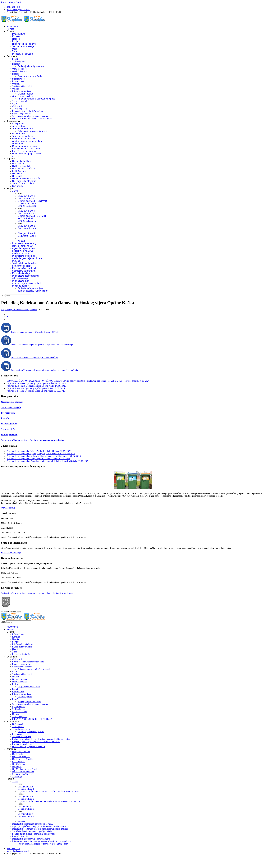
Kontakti (16, 36)
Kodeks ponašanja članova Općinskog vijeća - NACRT (35, 332)
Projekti (15, 74)
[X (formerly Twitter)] (8, 317)
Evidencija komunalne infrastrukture (28, 111)
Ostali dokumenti (19, 71)
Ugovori (16, 84)
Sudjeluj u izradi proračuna (31, 66)
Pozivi (15, 59)
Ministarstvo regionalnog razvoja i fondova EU (24, 244)
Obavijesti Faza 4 (26, 233)
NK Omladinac (19, 173)
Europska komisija (21, 273)
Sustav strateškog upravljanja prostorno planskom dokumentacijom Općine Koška (37, 593)
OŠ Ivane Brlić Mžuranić (24, 181)
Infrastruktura (18, 34)
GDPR (15, 104)
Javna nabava (19, 126)
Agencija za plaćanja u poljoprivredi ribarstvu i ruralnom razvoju (23, 251)
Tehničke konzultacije (22, 136)
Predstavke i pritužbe (22, 54)
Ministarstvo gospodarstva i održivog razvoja (25, 277)
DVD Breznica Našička (23, 168)
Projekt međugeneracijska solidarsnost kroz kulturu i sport (33, 289)
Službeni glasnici (9, 423)
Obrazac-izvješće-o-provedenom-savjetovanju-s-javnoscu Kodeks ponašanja (44, 370)
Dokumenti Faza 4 (27, 236)
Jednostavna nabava (22, 128)
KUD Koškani (19, 171)
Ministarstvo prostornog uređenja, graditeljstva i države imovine (27, 258)
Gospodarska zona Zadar (30, 76)
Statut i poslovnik (19, 101)
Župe (14, 51)
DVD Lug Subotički (21, 166)
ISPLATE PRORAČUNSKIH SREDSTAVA (32, 118)
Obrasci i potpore (19, 69)
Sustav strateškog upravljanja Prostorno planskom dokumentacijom (33, 440)
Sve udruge (18, 186)
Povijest (16, 41)
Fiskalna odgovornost (21, 114)
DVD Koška (18, 163)
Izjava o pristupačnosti (11, 2)
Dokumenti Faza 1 (27, 198)
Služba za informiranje (23, 46)
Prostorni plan (18, 81)
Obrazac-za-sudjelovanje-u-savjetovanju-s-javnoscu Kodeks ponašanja (42, 344)
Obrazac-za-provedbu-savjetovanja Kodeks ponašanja (34, 357)
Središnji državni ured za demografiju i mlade (24, 264)
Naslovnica (12, 26)
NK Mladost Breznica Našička (27, 178)
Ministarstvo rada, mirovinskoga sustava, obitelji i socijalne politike (27, 283)
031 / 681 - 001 (13, 7)
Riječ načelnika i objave (24, 44)
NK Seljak (17, 176)
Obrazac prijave (8, 508)
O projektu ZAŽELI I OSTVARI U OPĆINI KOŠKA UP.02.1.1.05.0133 (32, 203)
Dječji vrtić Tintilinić (21, 161)
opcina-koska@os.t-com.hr (18, 9)
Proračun (16, 64)
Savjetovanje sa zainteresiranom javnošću (30, 116)
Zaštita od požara (19, 109)
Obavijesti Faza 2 (26, 211)
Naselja (16, 39)
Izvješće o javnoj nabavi (24, 151)
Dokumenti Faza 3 (27, 228)
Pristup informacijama (21, 91)
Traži (3, 295)
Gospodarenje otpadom (22, 96)
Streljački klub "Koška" (23, 183)
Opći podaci (18, 123)
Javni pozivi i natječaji (22, 86)
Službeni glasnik (19, 61)
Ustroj (15, 49)
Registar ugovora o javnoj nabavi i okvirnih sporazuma (26, 147)
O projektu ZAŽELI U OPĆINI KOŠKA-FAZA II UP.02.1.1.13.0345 (32, 218)
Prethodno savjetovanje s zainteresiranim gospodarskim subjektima (27, 141)
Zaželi (15, 191)
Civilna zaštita (18, 106)
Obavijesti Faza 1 (26, 196)
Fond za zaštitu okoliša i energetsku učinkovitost (24, 269)
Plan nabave (18, 133)
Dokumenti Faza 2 (27, 213)
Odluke (15, 89)
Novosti (10, 29)
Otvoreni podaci (25, 94)
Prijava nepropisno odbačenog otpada (36, 99)
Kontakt (21, 241)
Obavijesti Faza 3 (26, 226)
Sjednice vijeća (18, 79)
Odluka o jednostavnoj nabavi (32, 131)
